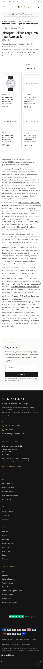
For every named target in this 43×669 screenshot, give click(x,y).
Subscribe (21, 374)
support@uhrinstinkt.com (14, 434)
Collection (6, 551)
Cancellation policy (7, 639)
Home (4, 22)
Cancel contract (25, 644)
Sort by (28, 64)
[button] (39, 7)
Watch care (6, 598)
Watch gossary (7, 595)
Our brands (6, 499)
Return (4, 555)
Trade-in (5, 515)
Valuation (5, 519)
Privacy (34, 639)
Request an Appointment (11, 466)
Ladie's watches (8, 488)
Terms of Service (12, 380)
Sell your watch (8, 512)
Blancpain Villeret (25, 22)
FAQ (3, 571)
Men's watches (7, 484)
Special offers (7, 587)
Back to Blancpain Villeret (13, 28)
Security (5, 532)
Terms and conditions (22, 639)
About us (5, 575)
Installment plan (8, 543)
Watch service (7, 583)
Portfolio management (10, 602)
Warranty (5, 559)
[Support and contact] (38, 664)
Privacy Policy (33, 378)
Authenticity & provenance (12, 591)
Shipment (5, 547)
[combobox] (21, 14)
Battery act (15, 644)
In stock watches (8, 491)
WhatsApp (9, 430)
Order (4, 535)
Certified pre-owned (10, 495)
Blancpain (12, 22)
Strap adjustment (8, 579)
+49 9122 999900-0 (13, 426)
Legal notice (5, 644)
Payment (5, 539)
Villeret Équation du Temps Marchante (25, 287)
